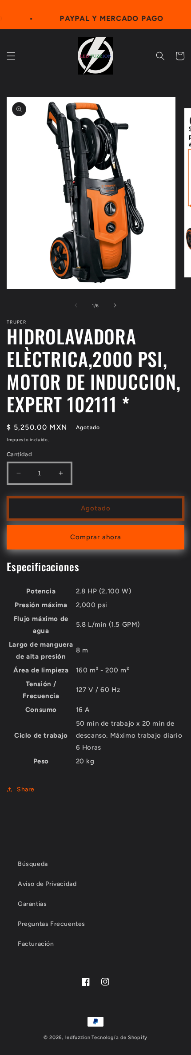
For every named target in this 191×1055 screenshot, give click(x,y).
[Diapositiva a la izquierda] (76, 305)
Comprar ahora (95, 537)
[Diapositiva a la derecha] (115, 305)
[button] (11, 56)
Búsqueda (33, 864)
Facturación (36, 944)
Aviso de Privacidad (47, 884)
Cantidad (19, 454)
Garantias (32, 904)
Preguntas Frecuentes (51, 924)
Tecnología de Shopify (119, 1037)
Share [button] (26, 789)
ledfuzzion (78, 1037)
